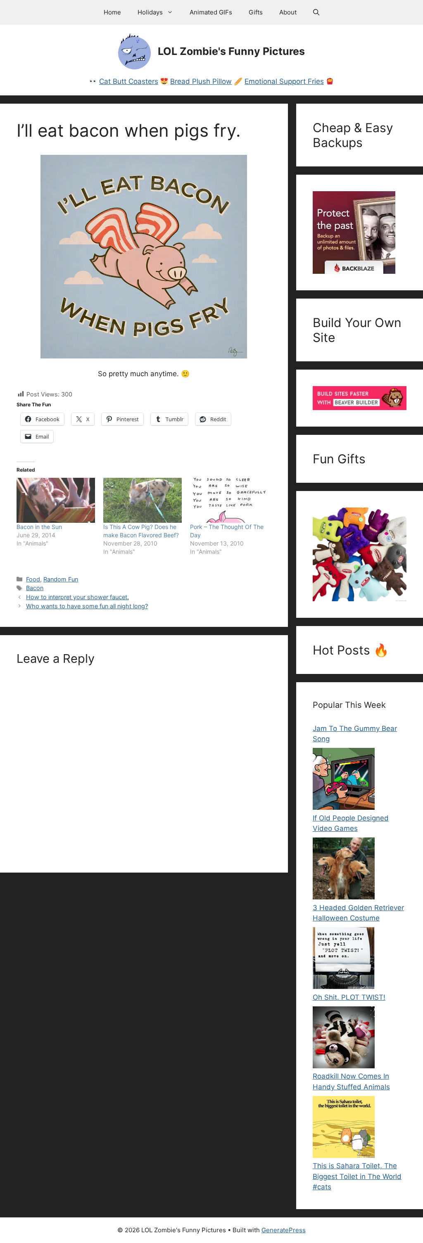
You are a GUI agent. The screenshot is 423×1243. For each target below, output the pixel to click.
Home (112, 12)
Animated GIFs (211, 12)
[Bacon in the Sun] (56, 500)
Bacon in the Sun (39, 526)
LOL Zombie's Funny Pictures (231, 51)
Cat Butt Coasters (128, 81)
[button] (316, 12)
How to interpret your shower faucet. (77, 596)
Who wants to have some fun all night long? (87, 606)
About (288, 12)
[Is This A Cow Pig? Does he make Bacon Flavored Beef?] (142, 500)
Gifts (256, 12)
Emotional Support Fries (284, 81)
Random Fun (60, 579)
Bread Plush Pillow (201, 81)
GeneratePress (283, 1230)
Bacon (34, 587)
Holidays (150, 12)
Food (33, 579)
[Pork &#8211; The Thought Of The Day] (229, 500)
